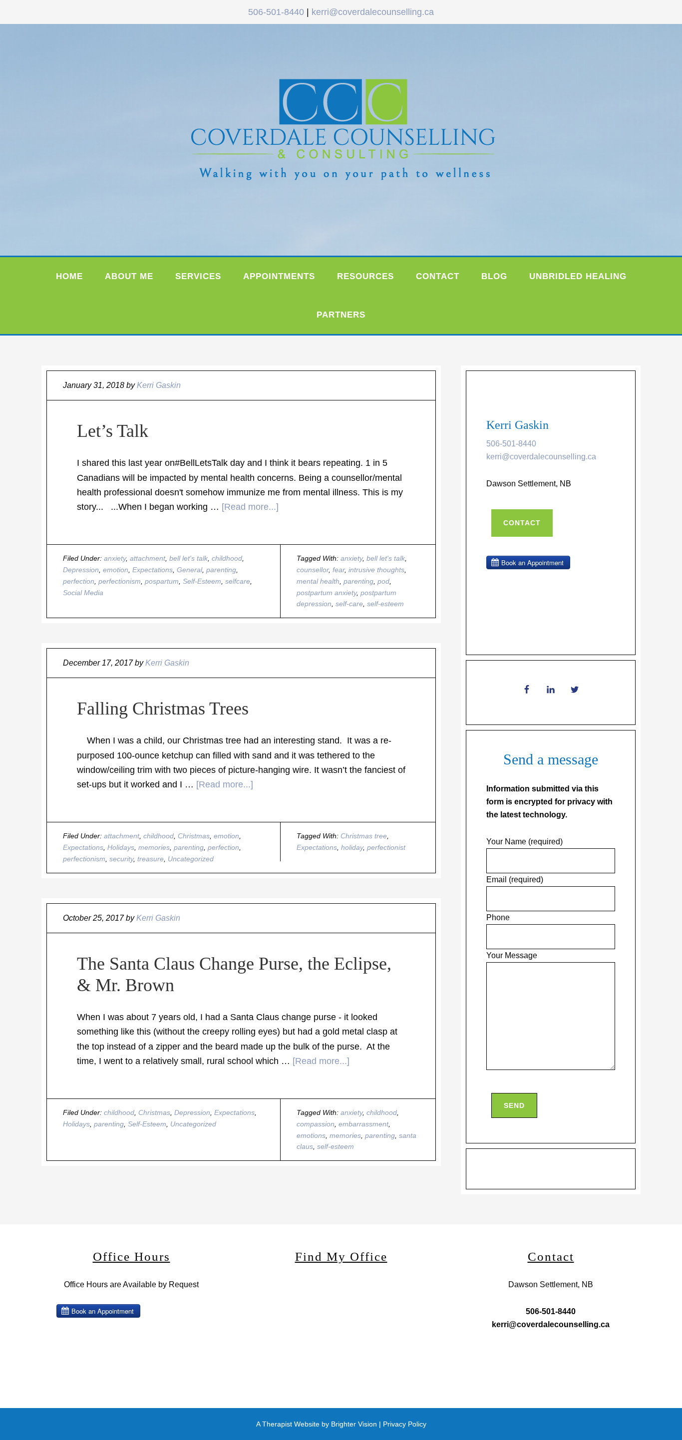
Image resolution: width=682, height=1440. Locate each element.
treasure (150, 859)
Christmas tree (364, 836)
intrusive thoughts (376, 570)
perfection (78, 581)
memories (154, 847)
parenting (221, 570)
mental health (318, 581)
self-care (349, 604)
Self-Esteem (202, 581)
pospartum (162, 581)
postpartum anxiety (326, 593)
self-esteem (385, 604)
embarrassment (363, 1124)
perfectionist (386, 847)
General (189, 570)
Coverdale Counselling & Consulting (366, 137)
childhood (227, 558)
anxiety (115, 558)
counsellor (313, 570)
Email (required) (514, 879)
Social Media (83, 593)
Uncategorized (191, 859)
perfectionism (119, 581)
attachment (147, 558)
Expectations (152, 570)
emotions (311, 1135)
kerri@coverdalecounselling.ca (373, 12)
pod (383, 581)
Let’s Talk (112, 431)
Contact (522, 523)
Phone (498, 917)
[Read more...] (250, 507)
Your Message (511, 955)
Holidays (120, 847)
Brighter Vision (354, 1424)
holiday (352, 847)
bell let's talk (188, 558)
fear (338, 570)
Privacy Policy (404, 1424)
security (121, 859)
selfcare (237, 581)
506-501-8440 (276, 12)
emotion (115, 570)
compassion (316, 1124)
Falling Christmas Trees (163, 709)
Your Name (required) (524, 841)
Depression (81, 570)
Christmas (194, 836)
